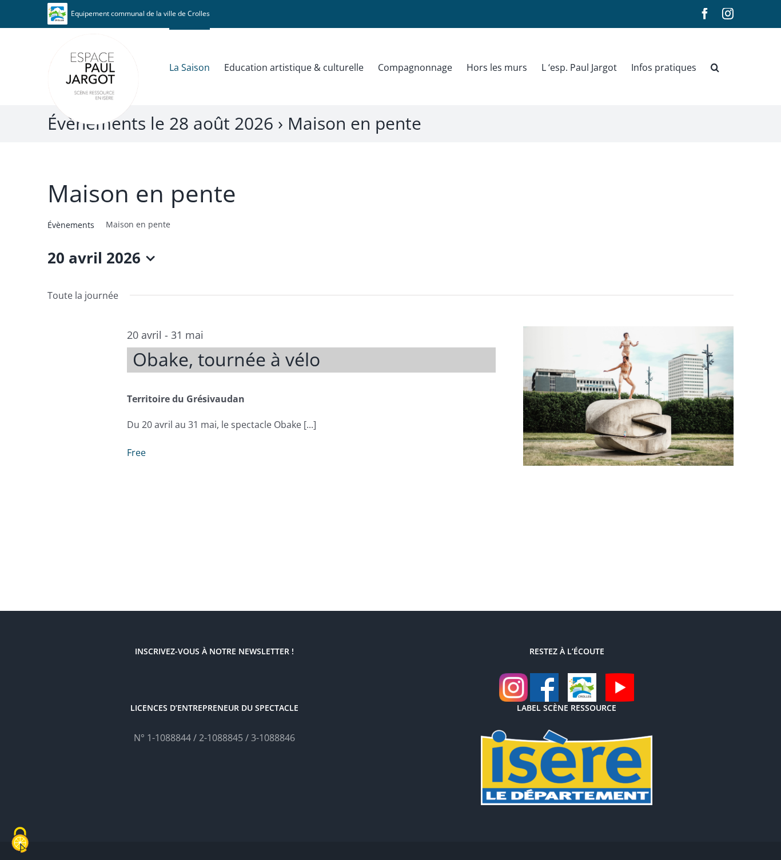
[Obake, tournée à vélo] (628, 395)
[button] (715, 66)
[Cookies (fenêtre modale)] (20, 840)
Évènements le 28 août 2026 (160, 123)
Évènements (70, 224)
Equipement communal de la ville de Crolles (138, 13)
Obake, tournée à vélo (226, 359)
